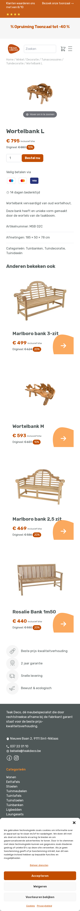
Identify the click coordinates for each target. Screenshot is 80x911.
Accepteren (40, 876)
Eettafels (13, 782)
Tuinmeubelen (16, 791)
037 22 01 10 (18, 746)
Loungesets (14, 814)
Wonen (11, 777)
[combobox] (40, 49)
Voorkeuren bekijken (40, 897)
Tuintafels (13, 796)
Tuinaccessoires (51, 59)
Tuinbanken (34, 248)
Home (10, 59)
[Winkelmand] (62, 49)
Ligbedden (14, 809)
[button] (74, 823)
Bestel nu (32, 158)
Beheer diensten (39, 865)
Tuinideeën (14, 253)
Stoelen (11, 786)
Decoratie (32, 59)
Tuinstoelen (14, 800)
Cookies (30, 905)
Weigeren (40, 886)
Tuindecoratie (15, 63)
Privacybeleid (44, 905)
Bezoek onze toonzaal (56, 3)
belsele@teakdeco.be (25, 751)
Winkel (20, 59)
